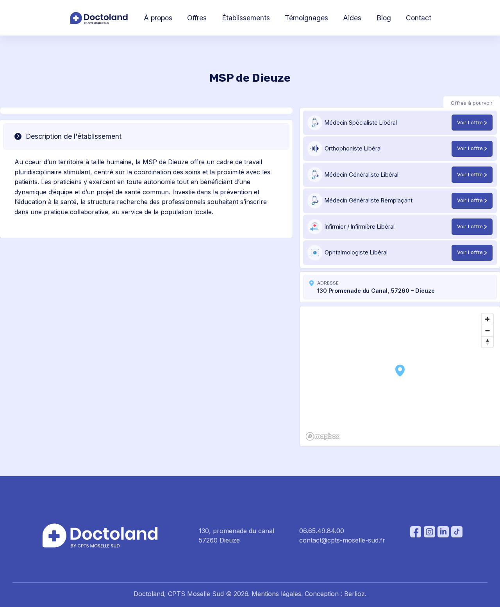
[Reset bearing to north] (487, 341)
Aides (352, 18)
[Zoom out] (487, 330)
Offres (197, 18)
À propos (158, 18)
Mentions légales (276, 594)
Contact (418, 18)
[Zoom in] (487, 319)
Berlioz (354, 594)
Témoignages (306, 18)
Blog (384, 18)
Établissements (246, 18)
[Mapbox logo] (322, 436)
